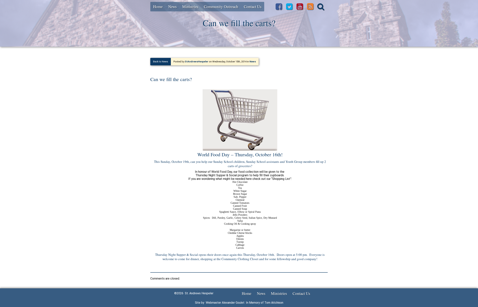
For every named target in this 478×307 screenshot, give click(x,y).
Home (158, 6)
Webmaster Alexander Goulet (225, 302)
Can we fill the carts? (171, 79)
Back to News (160, 61)
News (172, 6)
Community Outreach (221, 6)
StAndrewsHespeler (196, 61)
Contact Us (252, 6)
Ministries (190, 6)
